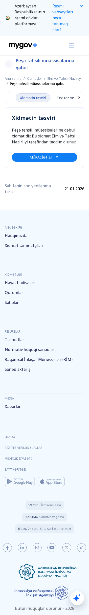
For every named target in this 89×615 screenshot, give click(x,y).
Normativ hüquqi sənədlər (29, 349)
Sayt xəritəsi (15, 469)
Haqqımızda (16, 235)
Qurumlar (14, 292)
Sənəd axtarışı (18, 369)
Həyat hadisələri (20, 282)
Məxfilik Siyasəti (18, 458)
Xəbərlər (13, 406)
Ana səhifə (13, 78)
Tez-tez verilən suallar (23, 448)
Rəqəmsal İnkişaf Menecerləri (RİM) (38, 359)
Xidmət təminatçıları (24, 245)
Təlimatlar (14, 339)
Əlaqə (10, 437)
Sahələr (12, 302)
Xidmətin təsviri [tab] (33, 97)
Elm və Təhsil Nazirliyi (64, 78)
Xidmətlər (34, 78)
